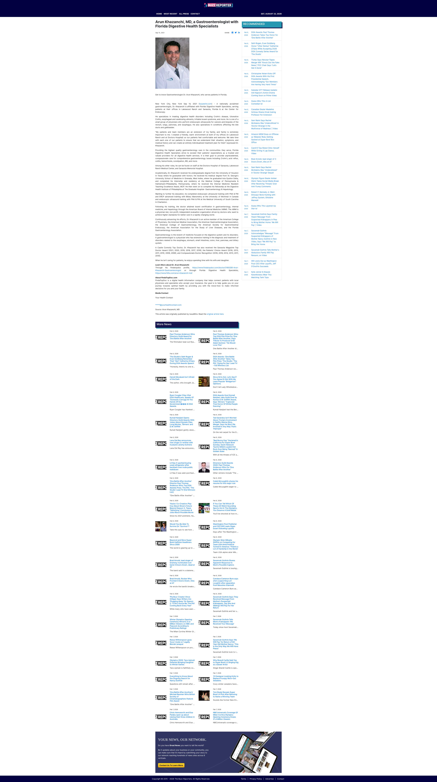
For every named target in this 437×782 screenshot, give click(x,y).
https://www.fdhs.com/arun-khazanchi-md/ (173, 273)
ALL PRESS (184, 14)
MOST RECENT (170, 14)
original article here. (215, 314)
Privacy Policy (256, 779)
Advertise (269, 779)
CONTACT (195, 14)
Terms (243, 779)
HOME (159, 14)
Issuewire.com (205, 104)
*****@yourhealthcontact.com (168, 305)
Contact (280, 779)
